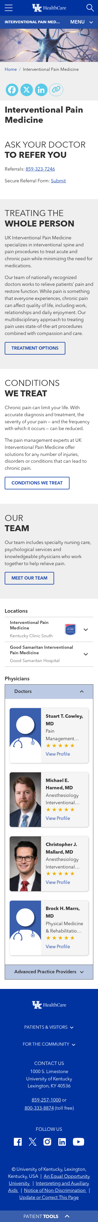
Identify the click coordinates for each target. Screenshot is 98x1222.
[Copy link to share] (56, 90)
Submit (58, 181)
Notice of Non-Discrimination (55, 1190)
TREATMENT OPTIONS (35, 348)
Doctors (23, 691)
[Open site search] (90, 8)
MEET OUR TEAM (29, 578)
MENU (77, 22)
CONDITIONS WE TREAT (37, 483)
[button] (8, 8)
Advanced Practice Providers (45, 972)
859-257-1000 (46, 1100)
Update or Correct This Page (49, 1197)
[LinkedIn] (62, 1143)
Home (11, 69)
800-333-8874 (39, 1108)
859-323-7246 (40, 169)
